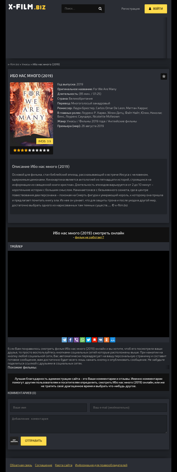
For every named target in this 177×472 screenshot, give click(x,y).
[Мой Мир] (112, 339)
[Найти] (100, 8)
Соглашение (43, 465)
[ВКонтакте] (100, 339)
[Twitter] (88, 339)
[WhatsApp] (82, 339)
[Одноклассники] (106, 339)
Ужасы (71, 121)
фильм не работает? (89, 237)
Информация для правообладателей (101, 465)
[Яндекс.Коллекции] (94, 339)
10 (48, 150)
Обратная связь (21, 465)
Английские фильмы (122, 121)
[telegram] (64, 339)
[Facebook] (70, 339)
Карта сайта (63, 465)
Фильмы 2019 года (92, 121)
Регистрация (131, 8)
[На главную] (27, 8)
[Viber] (76, 339)
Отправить (33, 440)
